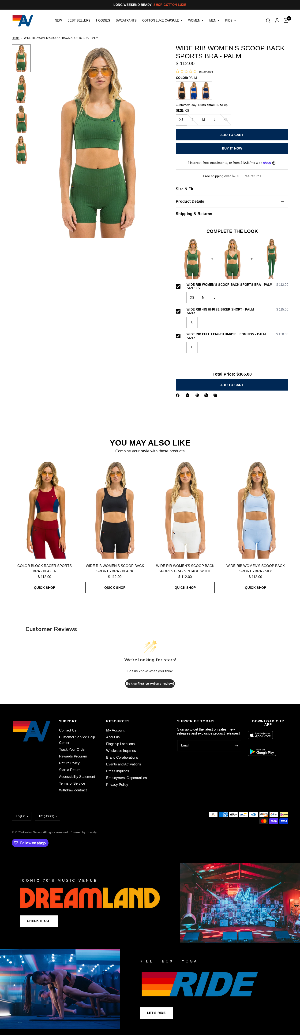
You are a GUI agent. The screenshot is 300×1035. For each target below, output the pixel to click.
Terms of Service (72, 783)
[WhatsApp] (207, 395)
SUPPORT (68, 721)
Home (15, 38)
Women (194, 20)
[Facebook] (178, 395)
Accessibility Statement (77, 777)
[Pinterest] (198, 395)
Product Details (190, 201)
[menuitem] (58, 20)
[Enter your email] (236, 745)
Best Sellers (79, 20)
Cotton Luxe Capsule (160, 20)
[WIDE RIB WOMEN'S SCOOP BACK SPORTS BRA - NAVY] (206, 90)
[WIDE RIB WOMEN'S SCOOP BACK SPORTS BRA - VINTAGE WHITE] (185, 509)
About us (113, 737)
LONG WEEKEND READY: (149, 5)
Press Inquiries (117, 771)
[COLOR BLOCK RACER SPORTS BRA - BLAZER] (44, 509)
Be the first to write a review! (150, 683)
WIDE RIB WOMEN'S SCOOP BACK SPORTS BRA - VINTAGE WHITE (185, 568)
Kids (228, 20)
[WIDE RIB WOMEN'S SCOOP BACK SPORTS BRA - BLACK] (182, 90)
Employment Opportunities (126, 778)
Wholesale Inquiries (121, 751)
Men (212, 20)
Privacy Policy (117, 784)
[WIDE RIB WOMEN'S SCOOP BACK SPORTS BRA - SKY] (255, 509)
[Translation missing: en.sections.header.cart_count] (284, 21)
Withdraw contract (73, 790)
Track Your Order (72, 749)
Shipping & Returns (194, 214)
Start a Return (69, 770)
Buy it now (232, 148)
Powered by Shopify (83, 832)
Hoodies (103, 20)
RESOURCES (118, 721)
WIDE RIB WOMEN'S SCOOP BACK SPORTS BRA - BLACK (115, 568)
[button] (39, 921)
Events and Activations (123, 764)
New (58, 20)
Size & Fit (184, 189)
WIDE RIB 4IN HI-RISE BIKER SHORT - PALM (237, 309)
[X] (188, 395)
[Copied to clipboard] (216, 395)
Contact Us (67, 730)
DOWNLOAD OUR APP (268, 723)
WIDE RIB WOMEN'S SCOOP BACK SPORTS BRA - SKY (255, 568)
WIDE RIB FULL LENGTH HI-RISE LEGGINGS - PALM (237, 334)
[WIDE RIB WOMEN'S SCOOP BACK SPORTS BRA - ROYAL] (194, 90)
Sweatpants (126, 20)
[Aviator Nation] (150, 902)
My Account (115, 730)
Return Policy (69, 763)
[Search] (268, 21)
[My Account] (277, 21)
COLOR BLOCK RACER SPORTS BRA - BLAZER (44, 568)
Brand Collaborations (122, 757)
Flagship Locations (120, 744)
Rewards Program (73, 756)
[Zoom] (152, 54)
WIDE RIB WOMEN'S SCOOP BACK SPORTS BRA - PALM (237, 284)
